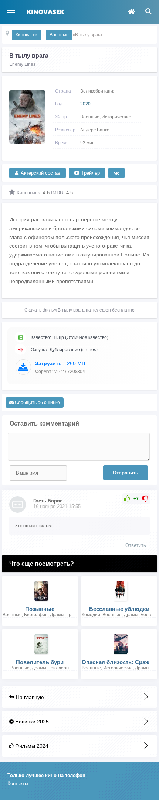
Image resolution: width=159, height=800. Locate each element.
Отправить (125, 472)
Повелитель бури (40, 662)
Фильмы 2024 (31, 746)
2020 (85, 104)
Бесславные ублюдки (119, 609)
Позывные (39, 609)
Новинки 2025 (31, 722)
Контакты (17, 783)
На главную (29, 697)
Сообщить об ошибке (37, 402)
